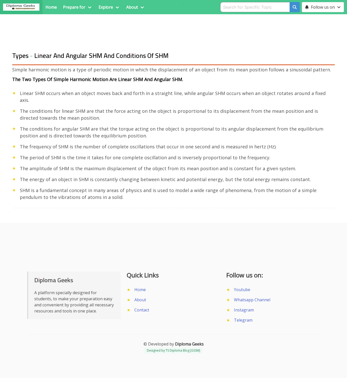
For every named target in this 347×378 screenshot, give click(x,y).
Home (140, 289)
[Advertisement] (173, 25)
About (140, 300)
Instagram (244, 310)
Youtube (242, 289)
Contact (141, 310)
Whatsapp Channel (252, 300)
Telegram (243, 320)
